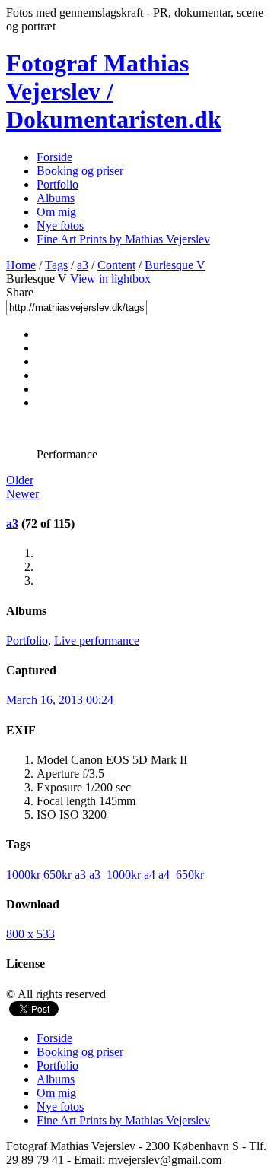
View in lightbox (110, 278)
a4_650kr (181, 874)
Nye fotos (60, 225)
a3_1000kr (115, 874)
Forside (54, 157)
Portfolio (57, 184)
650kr (57, 874)
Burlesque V (175, 264)
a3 (82, 264)
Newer (22, 493)
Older (19, 480)
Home (21, 264)
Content (116, 264)
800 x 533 (30, 933)
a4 (149, 874)
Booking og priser (80, 170)
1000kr (23, 874)
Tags (56, 264)
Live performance (96, 640)
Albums (56, 198)
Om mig (56, 211)
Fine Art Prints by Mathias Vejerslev (123, 239)
